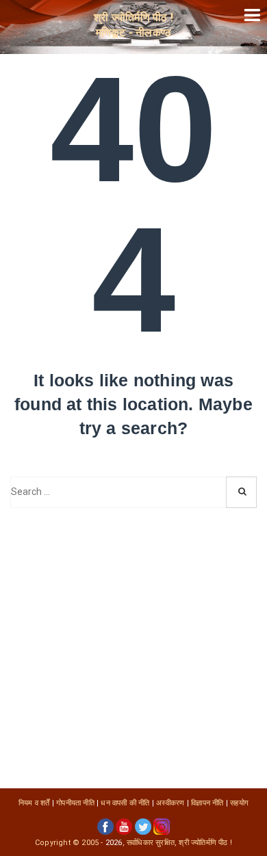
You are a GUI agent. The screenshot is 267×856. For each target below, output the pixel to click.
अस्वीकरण (170, 803)
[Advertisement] (133, 648)
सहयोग (239, 803)
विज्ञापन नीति (207, 803)
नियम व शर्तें (34, 803)
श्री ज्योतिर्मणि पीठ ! (205, 842)
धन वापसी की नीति (125, 803)
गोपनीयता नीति (75, 803)
